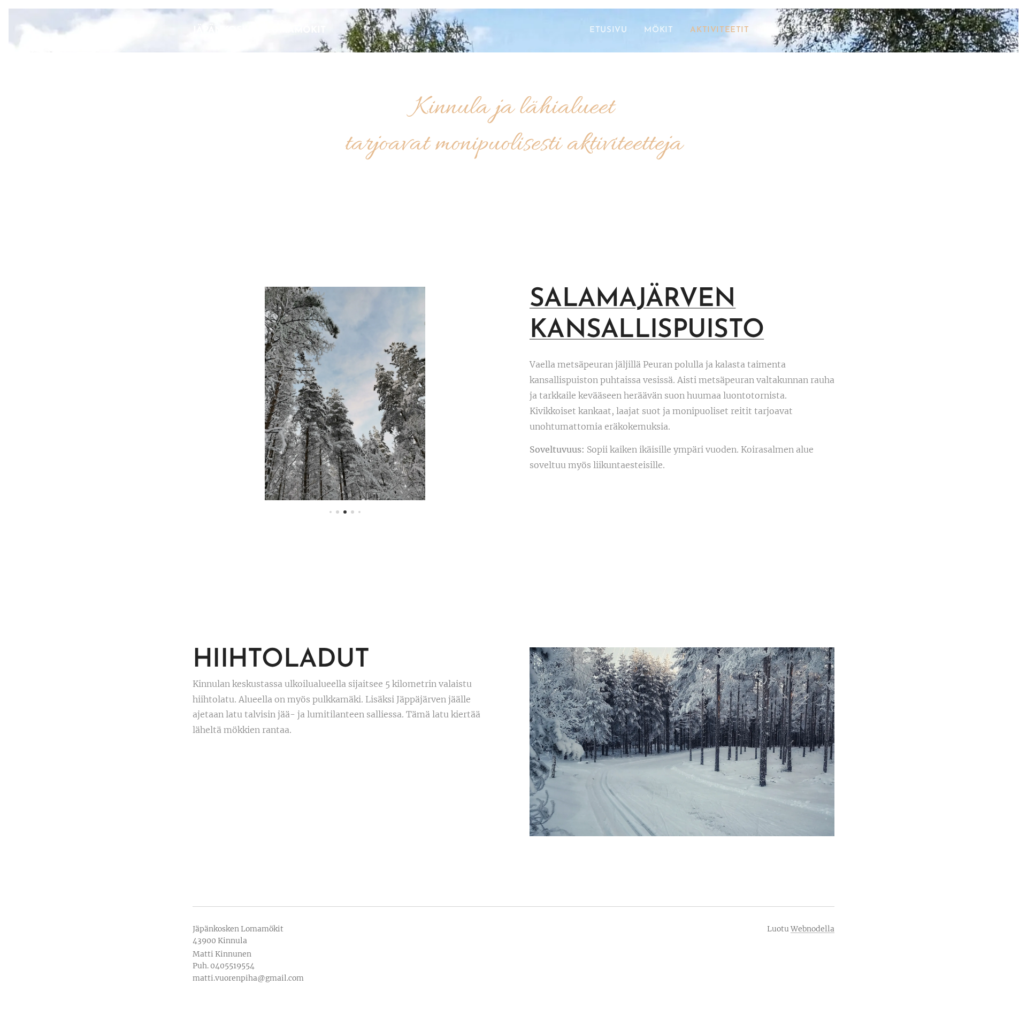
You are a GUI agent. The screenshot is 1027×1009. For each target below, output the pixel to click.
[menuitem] (611, 30)
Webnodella (812, 929)
